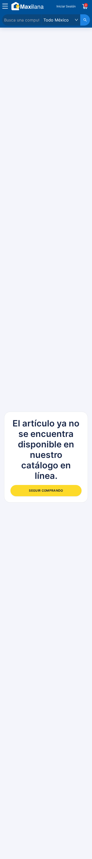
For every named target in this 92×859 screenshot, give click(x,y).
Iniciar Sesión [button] (66, 6)
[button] (5, 6)
